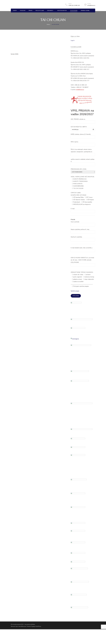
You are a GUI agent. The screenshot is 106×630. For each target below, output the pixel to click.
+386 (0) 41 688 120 (74, 5)
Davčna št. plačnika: (76, 237)
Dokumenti (50, 10)
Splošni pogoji (75, 291)
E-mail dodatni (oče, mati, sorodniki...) (81, 248)
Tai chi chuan (73, 10)
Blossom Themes (26, 626)
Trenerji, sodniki (85, 10)
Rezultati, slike (40, 10)
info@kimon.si (91, 5)
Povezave (22, 10)
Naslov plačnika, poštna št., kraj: (80, 229)
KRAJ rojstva (74, 142)
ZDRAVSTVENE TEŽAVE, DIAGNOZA (82, 272)
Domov (15, 10)
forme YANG (14, 54)
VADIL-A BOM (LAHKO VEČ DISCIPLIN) (82, 177)
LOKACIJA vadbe (76, 193)
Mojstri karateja (62, 10)
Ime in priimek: (75, 222)
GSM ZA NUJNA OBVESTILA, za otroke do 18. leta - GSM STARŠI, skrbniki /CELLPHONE (82, 260)
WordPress (38, 626)
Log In (72, 40)
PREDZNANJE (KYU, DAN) (78, 169)
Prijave (30, 10)
